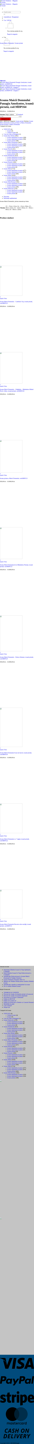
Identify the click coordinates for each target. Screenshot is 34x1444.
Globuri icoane (11, 132)
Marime (2, 114)
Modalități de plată (9, 1004)
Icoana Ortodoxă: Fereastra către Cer (14, 979)
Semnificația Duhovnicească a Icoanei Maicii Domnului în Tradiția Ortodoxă (16, 977)
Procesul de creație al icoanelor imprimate (15, 996)
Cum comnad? (8, 1005)
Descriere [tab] (6, 196)
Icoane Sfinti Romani (10, 182)
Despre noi (7, 1007)
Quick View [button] (3, 298)
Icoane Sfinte (7, 175)
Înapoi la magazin (12, 34)
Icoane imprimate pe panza (15, 137)
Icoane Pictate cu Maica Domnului (10, 124)
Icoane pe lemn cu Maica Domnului (20, 123)
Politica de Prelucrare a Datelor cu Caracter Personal (19, 1002)
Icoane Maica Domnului (10, 142)
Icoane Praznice (8, 162)
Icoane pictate (19, 43)
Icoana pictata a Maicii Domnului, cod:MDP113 (13, 478)
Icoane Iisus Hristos (9, 136)
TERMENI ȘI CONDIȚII (11, 992)
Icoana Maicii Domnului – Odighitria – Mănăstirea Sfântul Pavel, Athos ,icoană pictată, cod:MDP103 (16, 390)
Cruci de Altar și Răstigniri (11, 134)
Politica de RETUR (9, 999)
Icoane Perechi (8, 149)
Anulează (20, 114)
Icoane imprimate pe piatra (14, 139)
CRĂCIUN (7, 129)
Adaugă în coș (5, 119)
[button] (11, 17)
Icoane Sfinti (7, 169)
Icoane (9, 131)
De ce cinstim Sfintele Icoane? (12, 986)
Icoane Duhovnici (9, 188)
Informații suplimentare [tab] (10, 198)
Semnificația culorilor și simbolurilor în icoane (17, 984)
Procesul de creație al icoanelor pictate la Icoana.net (18, 994)
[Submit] (4, 14)
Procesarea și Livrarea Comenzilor (13, 997)
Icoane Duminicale (9, 155)
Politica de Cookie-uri (10, 1000)
